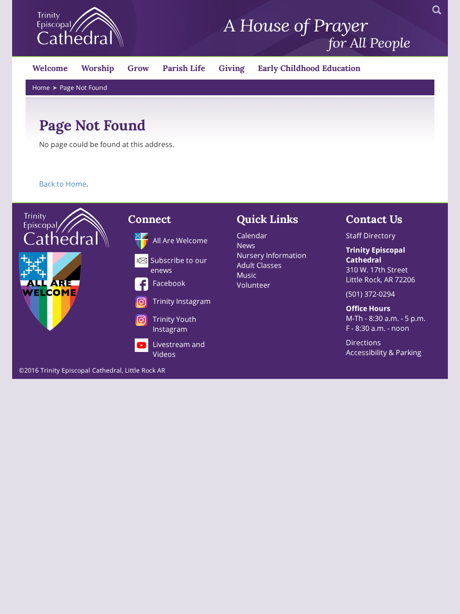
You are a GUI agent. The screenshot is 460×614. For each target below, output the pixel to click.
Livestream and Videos (179, 349)
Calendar (252, 235)
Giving (231, 68)
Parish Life (184, 68)
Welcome (50, 68)
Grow (138, 68)
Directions (363, 342)
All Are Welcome (180, 240)
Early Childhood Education (309, 68)
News (246, 245)
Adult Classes (259, 265)
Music (247, 275)
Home (41, 87)
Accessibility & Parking (383, 352)
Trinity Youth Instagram (174, 324)
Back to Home (62, 184)
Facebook (169, 283)
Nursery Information (271, 255)
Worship (97, 68)
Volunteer (253, 285)
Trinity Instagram (182, 301)
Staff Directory (370, 235)
